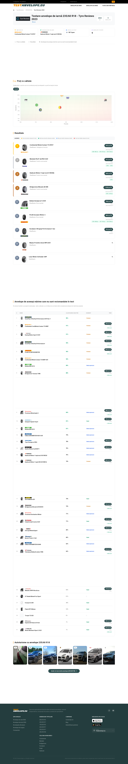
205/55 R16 (42, 719)
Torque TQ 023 (29, 615)
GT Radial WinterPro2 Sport (33, 596)
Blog (67, 722)
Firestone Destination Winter (33, 514)
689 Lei (107, 332)
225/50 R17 (42, 727)
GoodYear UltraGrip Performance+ (35, 343)
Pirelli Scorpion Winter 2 (37, 215)
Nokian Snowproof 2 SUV (37, 201)
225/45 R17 (42, 722)
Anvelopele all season (19, 725)
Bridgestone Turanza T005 (32, 373)
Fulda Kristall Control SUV (32, 522)
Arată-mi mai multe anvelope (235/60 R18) (63, 671)
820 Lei (107, 371)
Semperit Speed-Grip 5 (31, 421)
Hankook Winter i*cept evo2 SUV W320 (36, 455)
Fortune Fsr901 (29, 602)
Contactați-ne (73, 1)
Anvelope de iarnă (92, 5)
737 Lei (107, 504)
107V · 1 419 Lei (109, 193)
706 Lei (108, 201)
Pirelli (40, 748)
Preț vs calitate (21, 42)
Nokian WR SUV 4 (30, 366)
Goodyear (42, 746)
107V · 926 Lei (109, 151)
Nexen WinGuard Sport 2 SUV (33, 630)
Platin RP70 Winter (30, 609)
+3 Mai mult (109, 327)
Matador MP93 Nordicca (32, 590)
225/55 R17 (42, 729)
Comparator (63, 1)
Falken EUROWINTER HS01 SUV (34, 435)
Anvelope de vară (76, 5)
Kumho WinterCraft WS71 (32, 449)
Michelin (41, 741)
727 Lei (107, 519)
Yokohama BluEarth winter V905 (34, 552)
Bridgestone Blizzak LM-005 (39, 187)
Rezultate (33, 42)
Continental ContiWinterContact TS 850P (37, 326)
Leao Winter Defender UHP (38, 257)
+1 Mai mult (109, 414)
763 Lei (107, 527)
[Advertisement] (64, 61)
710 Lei (107, 588)
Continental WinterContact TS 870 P (25, 34)
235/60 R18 (29, 10)
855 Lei (107, 460)
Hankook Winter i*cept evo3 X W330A (51, 34)
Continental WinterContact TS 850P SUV (36, 359)
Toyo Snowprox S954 (31, 442)
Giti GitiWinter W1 (30, 499)
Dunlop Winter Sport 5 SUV (32, 335)
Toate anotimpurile (108, 5)
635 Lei (108, 173)
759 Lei (107, 323)
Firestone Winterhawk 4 (31, 413)
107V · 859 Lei (109, 221)
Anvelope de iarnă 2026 (19, 722)
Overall (16, 89)
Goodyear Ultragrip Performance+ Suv (42, 229)
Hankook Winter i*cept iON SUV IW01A (36, 462)
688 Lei (107, 410)
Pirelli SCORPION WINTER (32, 352)
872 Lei (108, 145)
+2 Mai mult (109, 345)
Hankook (41, 751)
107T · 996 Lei (102, 221)
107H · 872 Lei (102, 151)
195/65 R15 (42, 724)
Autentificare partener (72, 725)
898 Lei (107, 447)
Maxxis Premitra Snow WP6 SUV (40, 243)
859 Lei (108, 215)
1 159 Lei (107, 187)
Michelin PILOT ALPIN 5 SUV (39, 159)
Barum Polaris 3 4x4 (30, 538)
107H (107, 165)
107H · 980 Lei (95, 221)
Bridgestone (42, 743)
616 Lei (107, 549)
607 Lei (107, 627)
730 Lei (107, 341)
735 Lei (107, 419)
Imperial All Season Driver (32, 622)
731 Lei (108, 229)
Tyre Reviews (20, 10)
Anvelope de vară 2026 (19, 719)
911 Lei (108, 159)
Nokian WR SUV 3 (30, 429)
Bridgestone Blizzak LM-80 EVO (34, 507)
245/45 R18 (42, 732)
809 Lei (107, 349)
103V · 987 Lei (95, 151)
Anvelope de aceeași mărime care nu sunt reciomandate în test (59, 42)
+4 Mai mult (109, 553)
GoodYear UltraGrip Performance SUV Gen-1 (38, 319)
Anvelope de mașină (18, 727)
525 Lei (107, 621)
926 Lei (107, 440)
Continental (42, 738)
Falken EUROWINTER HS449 (33, 544)
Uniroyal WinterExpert (31, 530)
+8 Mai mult (109, 353)
